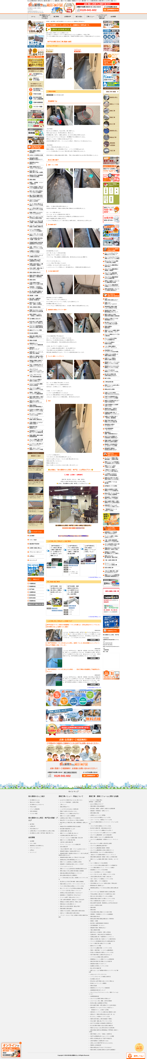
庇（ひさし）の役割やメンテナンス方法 (36, 414)
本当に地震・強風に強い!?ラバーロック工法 (101, 1021)
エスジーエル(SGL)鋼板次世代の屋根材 (36, 384)
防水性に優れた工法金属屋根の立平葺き (35, 260)
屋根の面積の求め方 (35, 272)
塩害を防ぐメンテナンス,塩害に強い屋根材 (36, 352)
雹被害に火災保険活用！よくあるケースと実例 (111, 445)
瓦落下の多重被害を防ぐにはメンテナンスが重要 (111, 397)
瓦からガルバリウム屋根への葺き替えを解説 (111, 261)
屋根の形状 (32, 279)
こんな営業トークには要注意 (111, 482)
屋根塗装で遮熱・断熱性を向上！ (98, 927)
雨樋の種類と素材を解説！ (66, 908)
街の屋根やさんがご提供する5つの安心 (45, 16)
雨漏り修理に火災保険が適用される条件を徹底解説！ (103, 1049)
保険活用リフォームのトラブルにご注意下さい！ (102, 1007)
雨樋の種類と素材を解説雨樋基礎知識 (36, 436)
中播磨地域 (32, 583)
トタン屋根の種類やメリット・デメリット (111, 347)
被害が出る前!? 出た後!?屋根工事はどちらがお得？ (112, 478)
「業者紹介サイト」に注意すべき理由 (111, 510)
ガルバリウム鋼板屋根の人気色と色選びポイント (102, 850)
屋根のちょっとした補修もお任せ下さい (69, 813)
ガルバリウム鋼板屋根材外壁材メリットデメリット (112, 285)
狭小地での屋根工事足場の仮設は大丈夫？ (111, 375)
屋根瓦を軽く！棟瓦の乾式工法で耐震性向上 (111, 409)
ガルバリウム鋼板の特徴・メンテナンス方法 (101, 948)
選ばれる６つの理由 (35, 802)
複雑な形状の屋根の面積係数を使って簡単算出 (36, 276)
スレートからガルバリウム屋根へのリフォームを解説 (112, 257)
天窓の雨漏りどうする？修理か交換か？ (36, 423)
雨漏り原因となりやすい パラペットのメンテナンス (72, 883)
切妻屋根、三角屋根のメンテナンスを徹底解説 (36, 287)
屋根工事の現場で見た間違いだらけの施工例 (111, 421)
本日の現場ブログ (34, 828)
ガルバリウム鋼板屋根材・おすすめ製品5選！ (101, 835)
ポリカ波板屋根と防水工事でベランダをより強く (112, 544)
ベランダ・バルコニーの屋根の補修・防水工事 (71, 837)
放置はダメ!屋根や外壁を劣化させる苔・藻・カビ (36, 357)
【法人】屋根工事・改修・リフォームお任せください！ (73, 849)
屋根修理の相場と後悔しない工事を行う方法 (111, 307)
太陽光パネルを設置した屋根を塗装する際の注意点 (72, 910)
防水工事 (112, 124)
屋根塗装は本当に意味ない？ (34, 163)
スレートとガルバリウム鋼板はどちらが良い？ (111, 253)
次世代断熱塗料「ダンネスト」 (109, 429)
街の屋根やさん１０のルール (37, 804)
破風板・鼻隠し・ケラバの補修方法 (98, 881)
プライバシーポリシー (35, 552)
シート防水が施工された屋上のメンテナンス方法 (36, 209)
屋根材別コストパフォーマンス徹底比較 (36, 344)
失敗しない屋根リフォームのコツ (111, 303)
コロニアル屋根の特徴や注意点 (110, 343)
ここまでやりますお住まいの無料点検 (102, 16)
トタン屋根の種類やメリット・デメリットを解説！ (102, 867)
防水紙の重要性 (33, 333)
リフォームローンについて (66, 866)
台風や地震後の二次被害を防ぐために (111, 405)
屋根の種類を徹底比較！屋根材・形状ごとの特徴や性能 (103, 856)
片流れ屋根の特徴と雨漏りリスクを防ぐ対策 (36, 283)
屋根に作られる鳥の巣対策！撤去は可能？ (70, 906)
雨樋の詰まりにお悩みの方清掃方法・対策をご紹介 (112, 548)
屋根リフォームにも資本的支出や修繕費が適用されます (73, 868)
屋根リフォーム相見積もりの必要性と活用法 (71, 861)
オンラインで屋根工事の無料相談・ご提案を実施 (111, 458)
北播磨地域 (32, 592)
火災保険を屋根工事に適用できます (68, 835)
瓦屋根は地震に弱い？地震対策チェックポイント (112, 413)
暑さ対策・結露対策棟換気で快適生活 (99, 923)
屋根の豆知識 (33, 340)
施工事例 (56, 16)
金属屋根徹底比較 (94, 996)
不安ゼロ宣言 (33, 806)
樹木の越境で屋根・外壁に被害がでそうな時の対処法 (112, 502)
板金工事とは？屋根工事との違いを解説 (36, 171)
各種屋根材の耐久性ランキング (97, 990)
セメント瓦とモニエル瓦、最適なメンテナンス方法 (102, 874)
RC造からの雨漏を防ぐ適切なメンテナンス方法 (101, 952)
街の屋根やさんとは (35, 800)
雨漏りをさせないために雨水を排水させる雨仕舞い (102, 1027)
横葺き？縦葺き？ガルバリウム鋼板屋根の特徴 (112, 281)
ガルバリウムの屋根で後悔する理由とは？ (35, 380)
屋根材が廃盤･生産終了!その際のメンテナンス (36, 361)
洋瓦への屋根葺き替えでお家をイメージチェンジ (36, 365)
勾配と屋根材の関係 (35, 307)
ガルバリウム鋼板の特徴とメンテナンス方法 (36, 389)
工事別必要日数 (109, 381)
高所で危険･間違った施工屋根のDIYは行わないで (36, 397)
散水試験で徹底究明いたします (67, 828)
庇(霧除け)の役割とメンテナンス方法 (34, 251)
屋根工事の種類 (111, 91)
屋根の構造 (32, 179)
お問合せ (31, 556)
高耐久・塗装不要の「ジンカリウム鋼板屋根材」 (102, 950)
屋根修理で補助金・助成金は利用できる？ (111, 449)
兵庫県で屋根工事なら (35, 548)
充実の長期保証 (33, 811)
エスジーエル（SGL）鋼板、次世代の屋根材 (101, 1000)
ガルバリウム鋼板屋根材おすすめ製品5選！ (111, 277)
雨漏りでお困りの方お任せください (68, 811)
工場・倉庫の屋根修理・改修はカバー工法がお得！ (112, 540)
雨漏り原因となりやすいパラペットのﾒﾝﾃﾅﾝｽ (36, 213)
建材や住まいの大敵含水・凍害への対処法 (35, 303)
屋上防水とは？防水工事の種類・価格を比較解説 (36, 221)
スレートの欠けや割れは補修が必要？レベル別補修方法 (103, 865)
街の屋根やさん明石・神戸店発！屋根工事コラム (41, 833)
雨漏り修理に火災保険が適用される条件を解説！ (111, 441)
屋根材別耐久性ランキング (34, 348)
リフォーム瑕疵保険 (35, 809)
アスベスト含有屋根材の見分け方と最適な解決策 (36, 326)
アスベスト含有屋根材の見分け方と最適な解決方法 (102, 941)
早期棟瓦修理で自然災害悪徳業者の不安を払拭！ (36, 243)
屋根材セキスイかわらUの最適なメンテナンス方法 (112, 367)
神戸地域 (31, 589)
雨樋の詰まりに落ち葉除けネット (68, 904)
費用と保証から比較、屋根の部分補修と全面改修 (112, 315)
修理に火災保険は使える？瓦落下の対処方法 (112, 401)
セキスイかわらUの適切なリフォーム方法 (100, 817)
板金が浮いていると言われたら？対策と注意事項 (112, 494)
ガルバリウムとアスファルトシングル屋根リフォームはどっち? (36, 370)
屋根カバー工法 (114, 104)
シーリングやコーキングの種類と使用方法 (36, 256)
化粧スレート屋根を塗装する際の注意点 (110, 359)
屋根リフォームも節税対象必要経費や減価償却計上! (112, 575)
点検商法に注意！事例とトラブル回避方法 (70, 818)
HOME (47, 21)
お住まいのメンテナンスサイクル (98, 974)
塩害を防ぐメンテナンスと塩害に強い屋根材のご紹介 (103, 1012)
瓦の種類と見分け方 (35, 318)
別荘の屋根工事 (109, 567)
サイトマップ (33, 560)
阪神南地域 (32, 595)
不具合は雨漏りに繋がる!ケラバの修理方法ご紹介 (36, 187)
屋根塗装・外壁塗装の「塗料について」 (100, 810)
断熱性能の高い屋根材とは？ (33, 427)
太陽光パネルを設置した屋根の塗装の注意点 (111, 355)
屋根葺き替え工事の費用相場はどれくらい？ (111, 311)
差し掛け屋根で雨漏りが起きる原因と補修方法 (101, 1025)
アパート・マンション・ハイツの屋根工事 (70, 844)
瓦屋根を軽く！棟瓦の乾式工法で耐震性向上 (101, 934)
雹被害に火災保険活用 (95, 1045)
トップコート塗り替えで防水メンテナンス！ (36, 444)
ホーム (33, 16)
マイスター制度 (33, 813)
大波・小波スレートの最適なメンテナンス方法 (36, 247)
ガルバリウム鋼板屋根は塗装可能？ (111, 265)
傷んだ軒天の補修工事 (95, 968)
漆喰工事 (112, 110)
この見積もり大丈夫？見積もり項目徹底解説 (111, 474)
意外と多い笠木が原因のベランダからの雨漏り (36, 191)
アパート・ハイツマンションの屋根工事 (111, 564)
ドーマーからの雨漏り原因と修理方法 (35, 418)
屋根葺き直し (114, 130)
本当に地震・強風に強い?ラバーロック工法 (36, 269)
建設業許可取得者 (34, 543)
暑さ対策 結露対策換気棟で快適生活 (35, 299)
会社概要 (113, 16)
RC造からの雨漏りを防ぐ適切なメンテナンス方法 (36, 410)
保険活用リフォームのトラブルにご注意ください (112, 506)
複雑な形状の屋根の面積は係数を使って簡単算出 (102, 918)
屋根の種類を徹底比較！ (108, 327)
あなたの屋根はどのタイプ (96, 804)
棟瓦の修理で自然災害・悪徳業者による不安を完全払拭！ (104, 903)
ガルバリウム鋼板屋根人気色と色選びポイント (111, 273)
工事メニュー (90, 16)
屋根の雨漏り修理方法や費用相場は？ (36, 406)
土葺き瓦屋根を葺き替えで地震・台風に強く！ (36, 239)
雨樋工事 (112, 117)
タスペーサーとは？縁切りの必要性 (35, 200)
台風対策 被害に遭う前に (66, 831)
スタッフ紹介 (33, 539)
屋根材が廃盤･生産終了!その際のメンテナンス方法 (102, 898)
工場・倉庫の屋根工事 (111, 560)
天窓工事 (112, 150)
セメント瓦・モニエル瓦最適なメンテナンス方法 (36, 234)
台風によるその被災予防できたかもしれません (112, 393)
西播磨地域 (32, 600)
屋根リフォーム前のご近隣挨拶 (67, 815)
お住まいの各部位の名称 (36, 155)
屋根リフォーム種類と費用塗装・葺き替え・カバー (112, 331)
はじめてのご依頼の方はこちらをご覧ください (71, 800)
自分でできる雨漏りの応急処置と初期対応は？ (111, 437)
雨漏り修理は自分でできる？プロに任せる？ (36, 167)
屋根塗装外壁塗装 (112, 144)
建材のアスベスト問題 (35, 330)
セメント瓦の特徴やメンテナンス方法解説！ (36, 230)
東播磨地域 (32, 586)
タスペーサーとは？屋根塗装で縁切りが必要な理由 (102, 891)
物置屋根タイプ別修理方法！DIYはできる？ (111, 532)
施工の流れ (79, 16)
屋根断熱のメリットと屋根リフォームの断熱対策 (36, 431)
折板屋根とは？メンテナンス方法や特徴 (111, 351)
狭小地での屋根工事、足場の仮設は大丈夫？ (101, 828)
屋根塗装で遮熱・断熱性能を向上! (111, 433)
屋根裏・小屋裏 (33, 295)
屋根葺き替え (114, 97)
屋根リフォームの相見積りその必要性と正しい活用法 (112, 462)
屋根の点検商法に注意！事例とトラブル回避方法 (111, 490)
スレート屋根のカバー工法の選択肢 (112, 335)
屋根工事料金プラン (65, 806)
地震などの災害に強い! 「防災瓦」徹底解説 (111, 417)
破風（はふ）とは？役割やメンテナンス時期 (36, 448)
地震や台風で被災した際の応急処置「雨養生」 (36, 264)
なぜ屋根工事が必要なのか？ (111, 299)
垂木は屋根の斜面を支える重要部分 (68, 875)
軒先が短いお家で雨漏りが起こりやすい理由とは (36, 322)
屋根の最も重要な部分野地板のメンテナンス (35, 337)
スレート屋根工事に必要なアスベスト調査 (100, 943)
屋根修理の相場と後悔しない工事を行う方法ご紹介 (72, 857)
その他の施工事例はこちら (94, 577)
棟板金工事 (113, 137)
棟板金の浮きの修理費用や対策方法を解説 (36, 176)
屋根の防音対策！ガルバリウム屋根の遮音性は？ (112, 289)
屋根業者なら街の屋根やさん (37, 845)
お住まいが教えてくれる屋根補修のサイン (111, 319)
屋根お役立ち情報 (110, 389)
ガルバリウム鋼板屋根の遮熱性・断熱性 (111, 269)
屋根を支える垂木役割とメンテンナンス (35, 401)
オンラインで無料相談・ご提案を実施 (69, 802)
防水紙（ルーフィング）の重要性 (98, 983)
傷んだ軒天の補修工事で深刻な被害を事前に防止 (36, 196)
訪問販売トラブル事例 (111, 486)
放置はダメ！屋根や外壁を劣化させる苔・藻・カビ (102, 1014)
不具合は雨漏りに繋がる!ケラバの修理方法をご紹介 (102, 894)
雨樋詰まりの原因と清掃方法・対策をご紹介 (71, 901)
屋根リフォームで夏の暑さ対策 (67, 840)
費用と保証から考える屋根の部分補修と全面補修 (72, 870)
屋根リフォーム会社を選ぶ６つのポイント (112, 386)
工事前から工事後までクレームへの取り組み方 (111, 470)
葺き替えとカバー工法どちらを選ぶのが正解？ (111, 323)
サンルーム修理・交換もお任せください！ (111, 536)
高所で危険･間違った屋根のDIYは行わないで (101, 954)
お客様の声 (67, 16)
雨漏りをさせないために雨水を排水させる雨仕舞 (36, 310)
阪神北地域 (32, 598)
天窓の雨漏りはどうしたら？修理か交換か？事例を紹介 (103, 883)
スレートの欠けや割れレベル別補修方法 (111, 339)
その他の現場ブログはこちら (94, 687)
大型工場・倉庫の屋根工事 (66, 842)
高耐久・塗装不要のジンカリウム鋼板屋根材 (36, 393)
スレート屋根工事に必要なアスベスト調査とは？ (36, 440)
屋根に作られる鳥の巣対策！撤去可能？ (111, 556)
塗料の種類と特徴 (110, 591)
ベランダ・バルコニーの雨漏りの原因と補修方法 (36, 226)
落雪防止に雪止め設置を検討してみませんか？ (71, 892)
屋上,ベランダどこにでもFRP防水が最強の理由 (36, 217)
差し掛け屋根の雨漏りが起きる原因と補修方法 (36, 292)
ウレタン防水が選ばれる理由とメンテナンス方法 (36, 204)
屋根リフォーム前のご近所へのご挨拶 (110, 466)
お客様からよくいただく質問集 (97, 815)
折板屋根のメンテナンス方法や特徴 (98, 869)
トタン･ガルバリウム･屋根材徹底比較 (35, 375)
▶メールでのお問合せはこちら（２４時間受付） (73, 536)
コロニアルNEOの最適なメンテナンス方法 (111, 371)
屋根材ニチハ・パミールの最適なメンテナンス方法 (112, 363)
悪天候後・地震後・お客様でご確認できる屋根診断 (102, 808)
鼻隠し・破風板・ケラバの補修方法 (36, 183)
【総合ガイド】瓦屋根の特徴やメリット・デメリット (103, 854)
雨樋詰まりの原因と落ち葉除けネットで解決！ (112, 552)
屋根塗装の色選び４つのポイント (110, 425)
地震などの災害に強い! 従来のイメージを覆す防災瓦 (103, 939)
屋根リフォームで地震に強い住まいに (69, 833)
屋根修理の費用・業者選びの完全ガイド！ (36, 159)
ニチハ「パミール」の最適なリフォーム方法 (101, 819)
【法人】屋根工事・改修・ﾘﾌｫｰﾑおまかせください (112, 571)
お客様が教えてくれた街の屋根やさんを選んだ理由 (42, 830)
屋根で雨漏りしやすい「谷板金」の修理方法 (35, 315)
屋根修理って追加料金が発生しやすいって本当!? (111, 498)
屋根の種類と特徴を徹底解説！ (35, 151)
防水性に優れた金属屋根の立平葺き (98, 1003)
